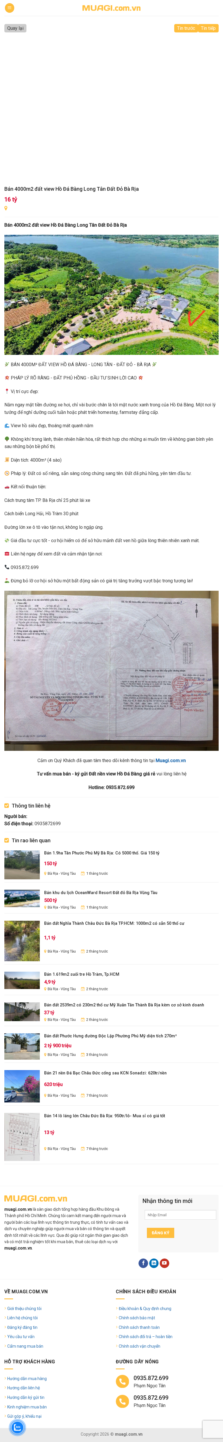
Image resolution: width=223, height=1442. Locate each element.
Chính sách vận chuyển (139, 1346)
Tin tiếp (208, 28)
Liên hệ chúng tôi (22, 1318)
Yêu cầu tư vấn (21, 1336)
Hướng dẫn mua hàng (27, 1378)
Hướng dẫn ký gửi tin (25, 1397)
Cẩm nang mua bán (25, 1346)
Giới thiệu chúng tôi (24, 1308)
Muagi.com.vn (171, 760)
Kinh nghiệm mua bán (27, 1407)
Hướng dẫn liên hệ (23, 1388)
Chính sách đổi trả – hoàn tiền (145, 1336)
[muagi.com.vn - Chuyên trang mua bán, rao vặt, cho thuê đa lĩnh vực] (111, 8)
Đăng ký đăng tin (22, 1327)
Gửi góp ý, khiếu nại (24, 1416)
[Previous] (16, 108)
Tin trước (186, 28)
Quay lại (15, 28)
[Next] (207, 108)
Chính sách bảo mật (137, 1318)
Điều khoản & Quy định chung (145, 1308)
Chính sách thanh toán (139, 1327)
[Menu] (9, 8)
